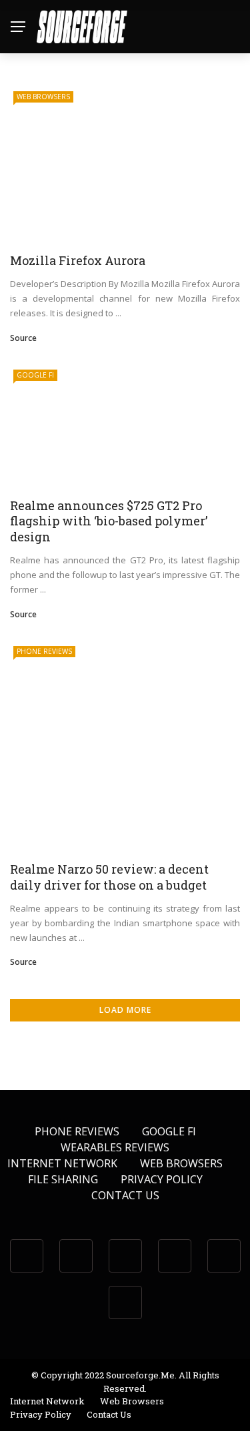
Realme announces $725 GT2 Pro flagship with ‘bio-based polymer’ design (108, 521)
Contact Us (125, 1195)
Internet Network (62, 1163)
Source (23, 338)
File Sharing (63, 1179)
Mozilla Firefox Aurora (77, 260)
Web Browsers (43, 96)
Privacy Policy (162, 1179)
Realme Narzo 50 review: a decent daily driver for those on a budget (109, 876)
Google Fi (35, 375)
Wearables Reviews (115, 1147)
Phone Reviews (44, 651)
